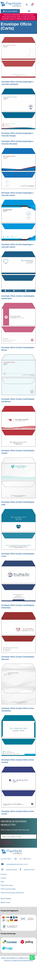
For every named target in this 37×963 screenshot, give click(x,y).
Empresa (4, 874)
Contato (3, 878)
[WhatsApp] (16, 859)
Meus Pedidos (6, 898)
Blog (2, 881)
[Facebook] (20, 869)
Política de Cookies (7, 885)
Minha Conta (5, 902)
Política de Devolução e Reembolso (12, 893)
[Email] (2, 864)
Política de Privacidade (8, 889)
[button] (29, 11)
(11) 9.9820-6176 (25, 859)
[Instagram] (2, 869)
